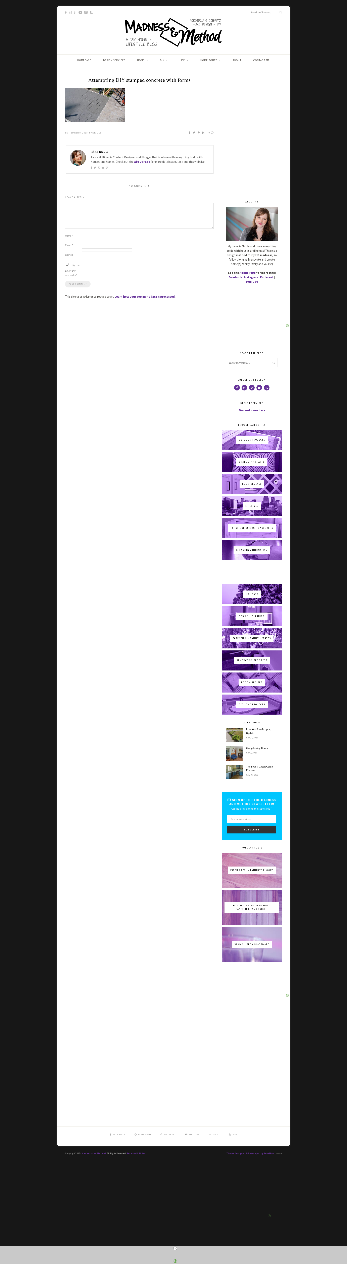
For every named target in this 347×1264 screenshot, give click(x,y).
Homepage (84, 60)
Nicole (96, 132)
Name (69, 236)
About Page (142, 162)
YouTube (252, 281)
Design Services (114, 60)
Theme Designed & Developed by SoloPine (250, 1153)
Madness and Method (94, 1153)
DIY (162, 60)
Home (141, 60)
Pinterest (267, 277)
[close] (175, 1248)
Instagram (251, 277)
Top (278, 1153)
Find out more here (252, 410)
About (237, 60)
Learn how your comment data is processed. (145, 296)
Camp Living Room (257, 748)
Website (69, 254)
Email (69, 245)
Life (182, 60)
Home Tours (208, 60)
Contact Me (261, 60)
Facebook (235, 277)
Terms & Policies (136, 1153)
